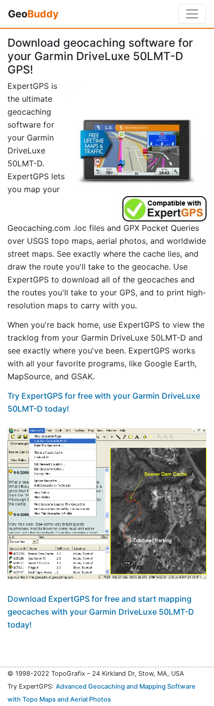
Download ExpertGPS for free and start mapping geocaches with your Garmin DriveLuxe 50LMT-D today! (100, 612)
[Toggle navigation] (192, 14)
